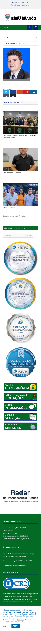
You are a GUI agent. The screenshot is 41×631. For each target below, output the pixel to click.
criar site (16, 594)
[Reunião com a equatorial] (20, 159)
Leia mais (20, 620)
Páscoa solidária (10, 208)
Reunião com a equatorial (20, 5)
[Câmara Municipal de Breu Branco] (20, 17)
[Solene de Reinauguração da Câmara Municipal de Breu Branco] (20, 122)
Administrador (10, 43)
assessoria (18, 596)
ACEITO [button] (15, 626)
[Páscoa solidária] (20, 194)
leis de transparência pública (12, 602)
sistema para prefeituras (29, 594)
